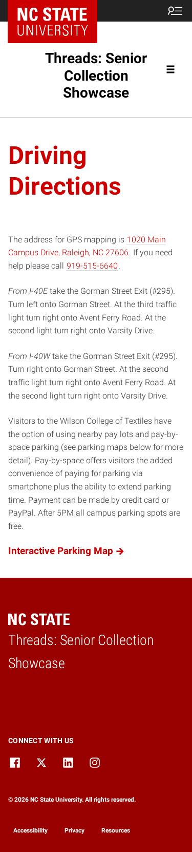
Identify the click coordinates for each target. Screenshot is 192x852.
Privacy (74, 830)
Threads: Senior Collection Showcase (96, 75)
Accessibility (30, 830)
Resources (115, 830)
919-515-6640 (92, 266)
